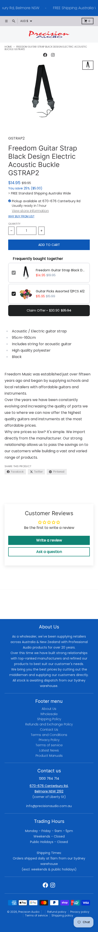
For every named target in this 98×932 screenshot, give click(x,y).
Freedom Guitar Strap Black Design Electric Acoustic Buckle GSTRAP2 (61, 270)
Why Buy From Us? (21, 216)
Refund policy (56, 912)
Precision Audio (28, 912)
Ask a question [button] (49, 551)
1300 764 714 (49, 778)
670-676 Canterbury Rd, (49, 786)
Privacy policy (79, 912)
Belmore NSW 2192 (49, 791)
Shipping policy (62, 915)
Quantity (14, 224)
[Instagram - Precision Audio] (53, 55)
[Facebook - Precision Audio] (45, 55)
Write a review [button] (49, 540)
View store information (30, 210)
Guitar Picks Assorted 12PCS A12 (60, 291)
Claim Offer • (49, 310)
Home (8, 46)
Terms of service (36, 915)
